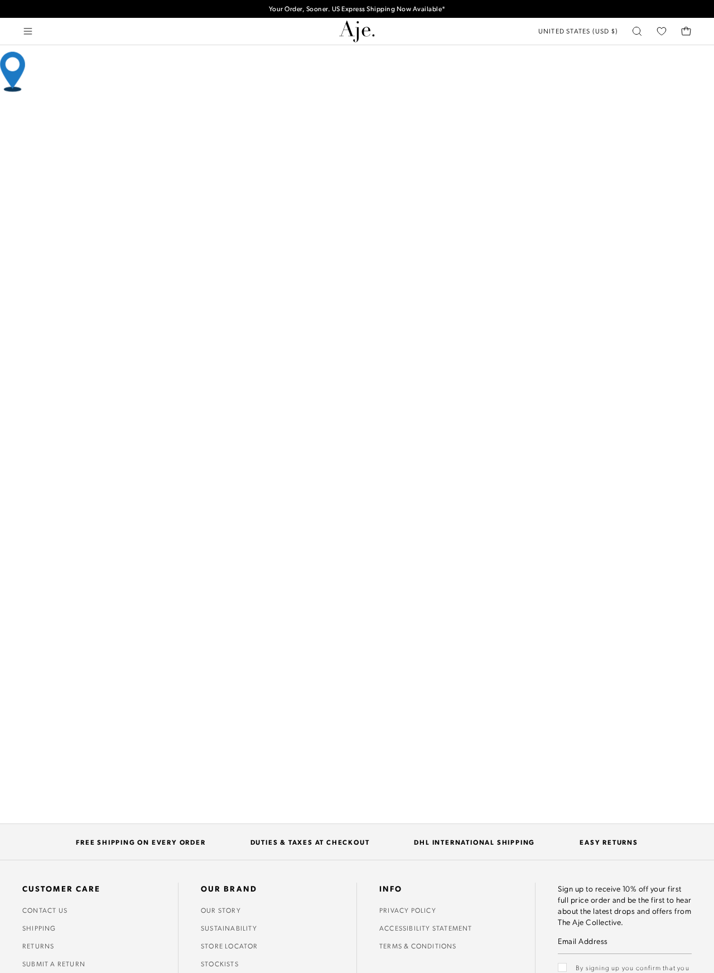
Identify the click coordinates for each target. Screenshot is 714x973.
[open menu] (27, 31)
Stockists (220, 963)
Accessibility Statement (425, 927)
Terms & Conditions (418, 945)
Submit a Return (53, 963)
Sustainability (229, 927)
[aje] (357, 31)
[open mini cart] (686, 31)
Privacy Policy (407, 909)
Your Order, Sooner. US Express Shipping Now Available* (357, 8)
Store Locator (229, 945)
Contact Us (44, 909)
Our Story (221, 909)
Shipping (39, 927)
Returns (38, 945)
